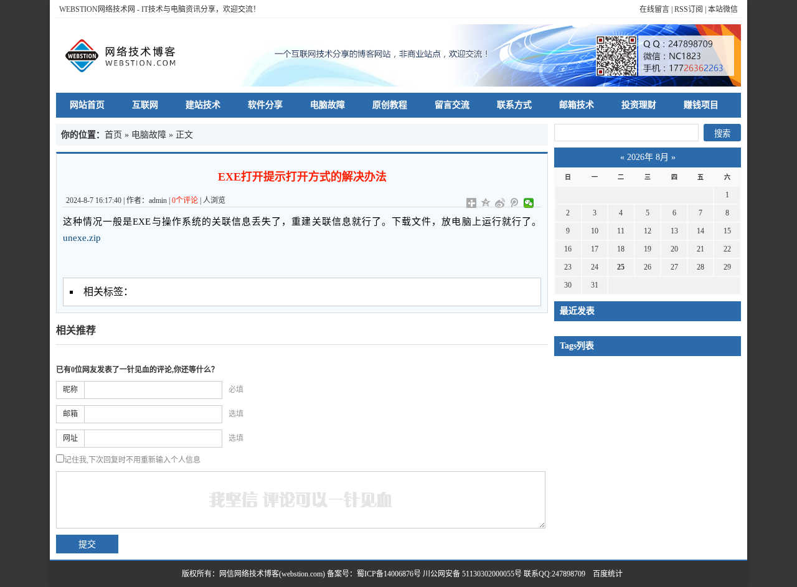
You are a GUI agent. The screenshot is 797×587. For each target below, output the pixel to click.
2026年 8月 (648, 157)
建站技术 (203, 105)
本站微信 (723, 9)
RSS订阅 (688, 9)
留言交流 (452, 105)
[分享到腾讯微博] (514, 203)
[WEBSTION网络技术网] (126, 55)
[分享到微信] (529, 203)
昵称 (70, 389)
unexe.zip (82, 238)
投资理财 (638, 105)
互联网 (145, 105)
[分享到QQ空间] (486, 203)
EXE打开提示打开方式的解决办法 (302, 177)
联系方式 (514, 105)
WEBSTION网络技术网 (97, 9)
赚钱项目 (701, 105)
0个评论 (185, 200)
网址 (70, 438)
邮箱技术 (576, 105)
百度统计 (604, 574)
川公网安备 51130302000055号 (472, 574)
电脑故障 (327, 105)
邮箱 (70, 414)
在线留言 (654, 9)
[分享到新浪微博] (500, 203)
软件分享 (265, 105)
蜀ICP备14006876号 (390, 574)
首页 (113, 134)
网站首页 (87, 105)
